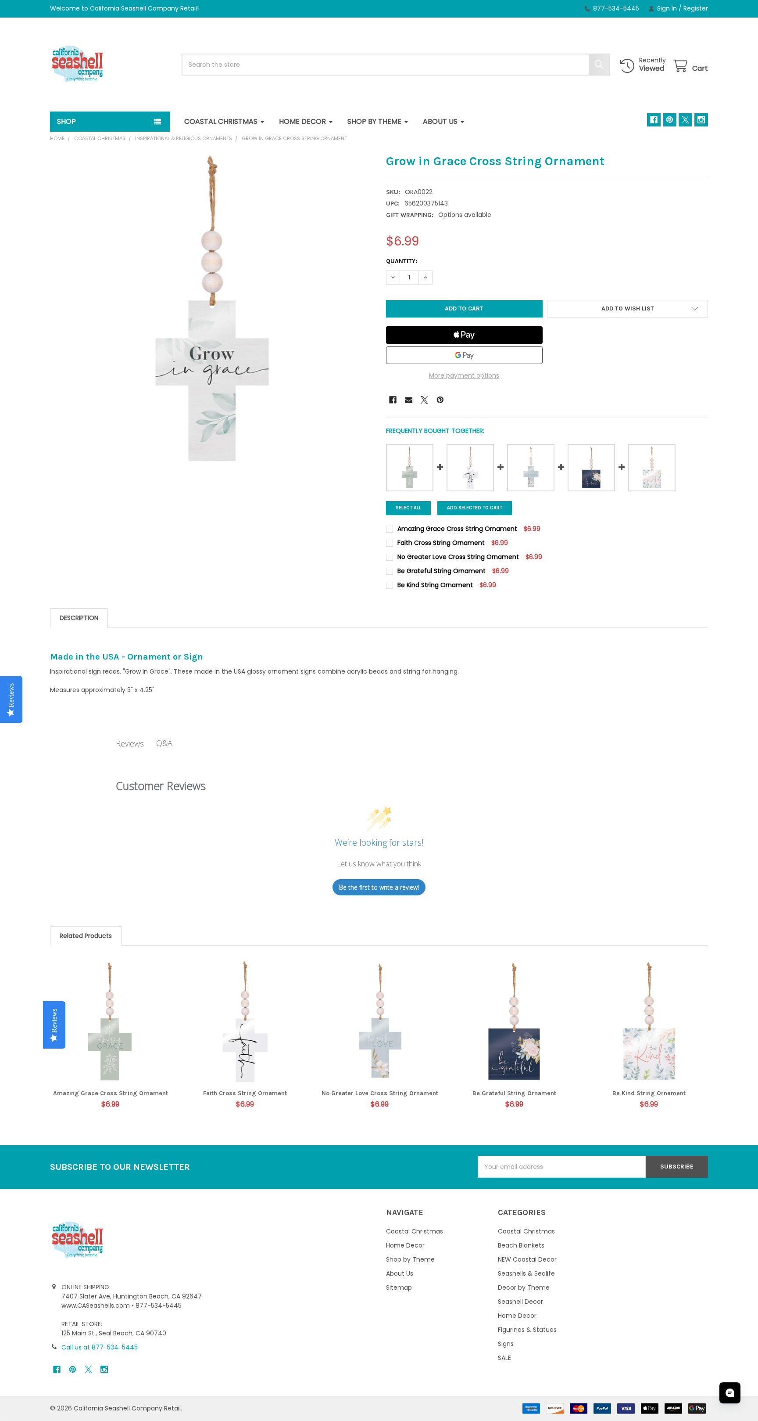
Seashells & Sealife (526, 1273)
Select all (408, 508)
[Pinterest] (669, 119)
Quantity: (401, 261)
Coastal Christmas (220, 121)
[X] (685, 119)
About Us (440, 121)
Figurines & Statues (527, 1329)
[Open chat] (729, 1392)
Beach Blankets (521, 1245)
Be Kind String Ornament (649, 1093)
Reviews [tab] (130, 743)
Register (695, 8)
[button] (627, 308)
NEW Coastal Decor (527, 1259)
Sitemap (399, 1287)
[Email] (408, 400)
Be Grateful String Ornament (514, 1093)
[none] (211, 314)
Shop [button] (66, 121)
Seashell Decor (520, 1301)
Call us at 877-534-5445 (99, 1347)
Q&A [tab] (164, 743)
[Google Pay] (464, 355)
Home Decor (302, 121)
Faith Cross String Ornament (245, 1093)
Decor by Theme (524, 1287)
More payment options (464, 375)
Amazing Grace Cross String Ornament (110, 1093)
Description (79, 617)
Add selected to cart (474, 508)
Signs (506, 1343)
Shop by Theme (374, 121)
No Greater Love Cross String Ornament (380, 1093)
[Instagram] (701, 119)
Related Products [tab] (86, 935)
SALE (504, 1357)
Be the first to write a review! (379, 887)
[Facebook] (654, 119)
